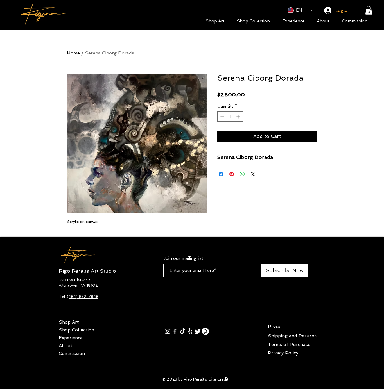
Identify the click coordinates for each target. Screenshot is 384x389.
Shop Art (69, 322)
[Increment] (238, 116)
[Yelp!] (190, 331)
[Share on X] (253, 174)
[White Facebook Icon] (175, 331)
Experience (71, 337)
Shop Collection (76, 330)
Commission (72, 353)
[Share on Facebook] (221, 174)
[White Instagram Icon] (167, 331)
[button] (368, 10)
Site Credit (219, 379)
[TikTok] (182, 331)
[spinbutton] (230, 116)
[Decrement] (221, 116)
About (66, 345)
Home (73, 53)
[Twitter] (197, 331)
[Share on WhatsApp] (242, 174)
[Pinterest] (205, 331)
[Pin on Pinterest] (231, 174)
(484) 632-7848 (82, 296)
